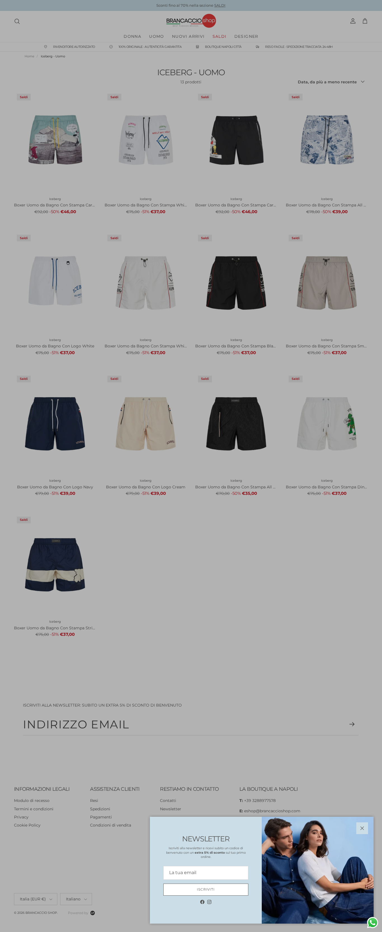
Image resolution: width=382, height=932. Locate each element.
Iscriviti (206, 889)
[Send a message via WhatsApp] (372, 922)
